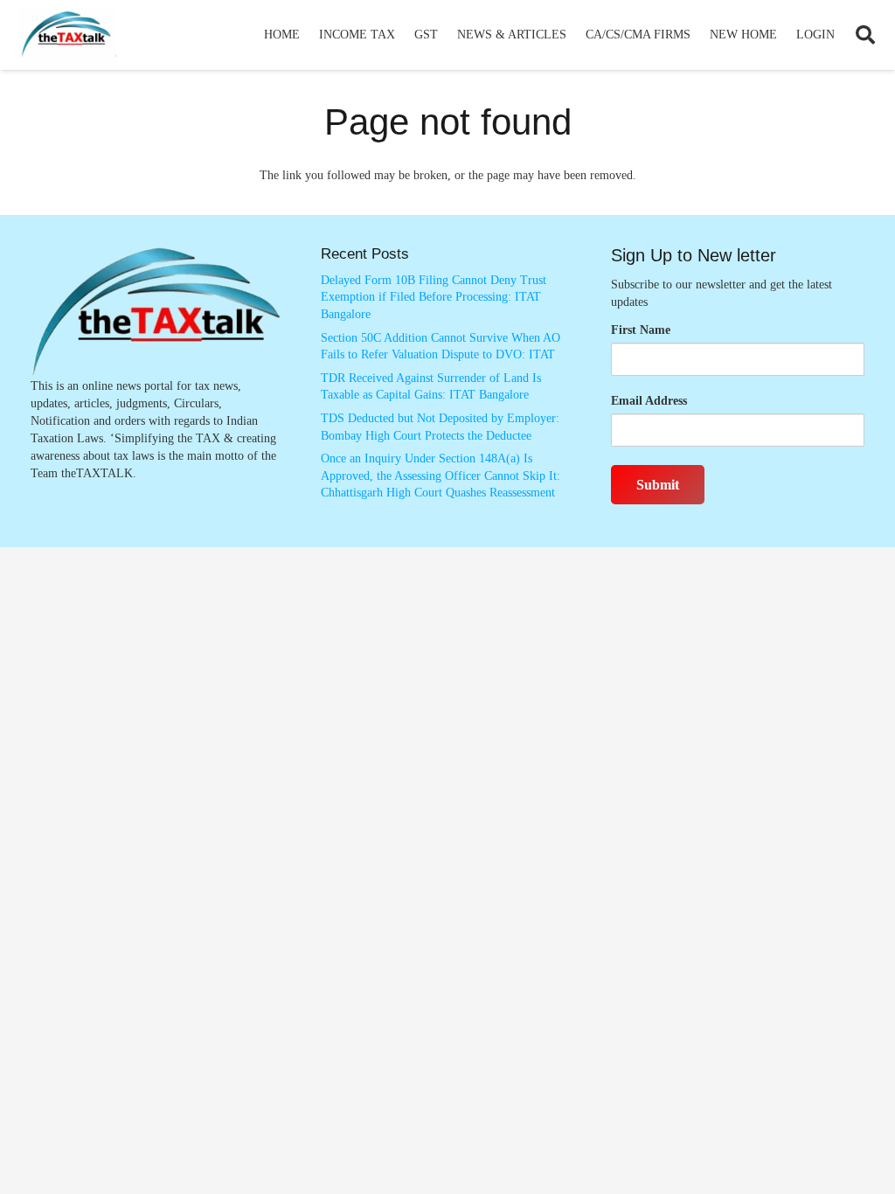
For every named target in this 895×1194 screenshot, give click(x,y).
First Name (640, 330)
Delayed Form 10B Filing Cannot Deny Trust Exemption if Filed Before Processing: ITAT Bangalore (433, 297)
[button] (402, 35)
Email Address (649, 400)
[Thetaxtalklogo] (67, 35)
